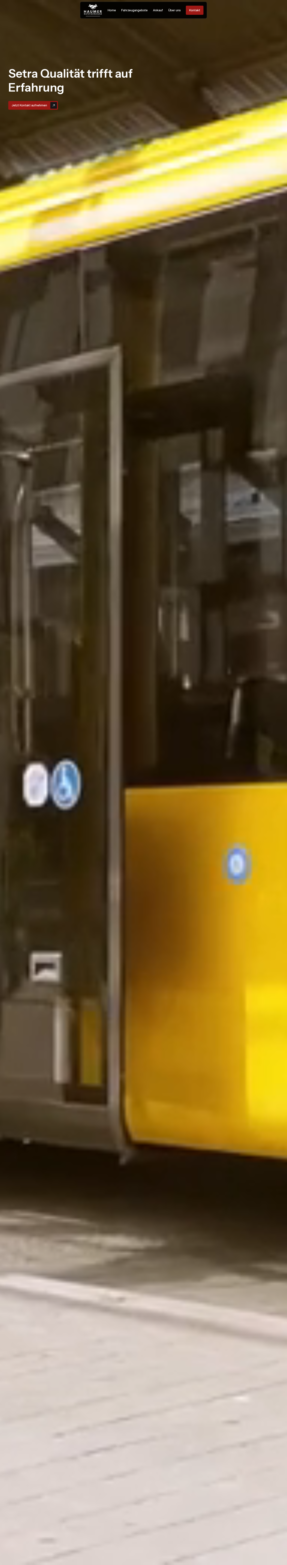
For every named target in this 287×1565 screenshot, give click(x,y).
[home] (93, 10)
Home (112, 10)
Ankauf (158, 10)
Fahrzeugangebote (134, 10)
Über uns (174, 10)
